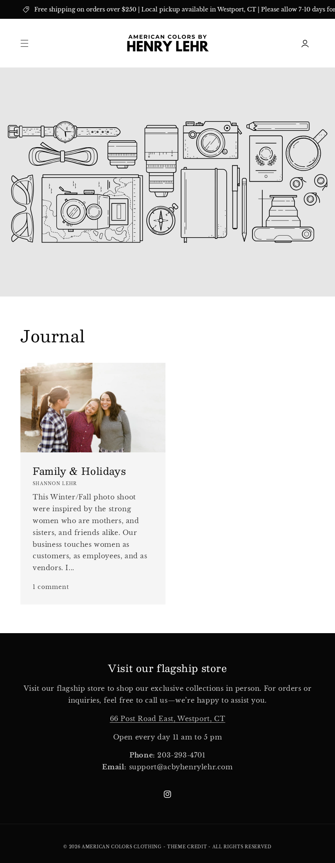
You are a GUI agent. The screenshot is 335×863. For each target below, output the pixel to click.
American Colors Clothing (122, 847)
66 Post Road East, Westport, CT (168, 719)
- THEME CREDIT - (187, 847)
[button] (25, 43)
